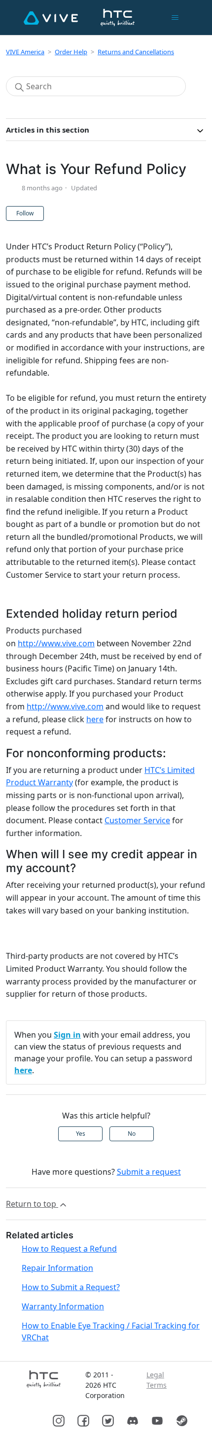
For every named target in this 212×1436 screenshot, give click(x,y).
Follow (25, 213)
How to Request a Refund (69, 1248)
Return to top (32, 1203)
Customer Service (137, 820)
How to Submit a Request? (71, 1287)
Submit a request (149, 1171)
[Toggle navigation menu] (174, 18)
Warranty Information (63, 1306)
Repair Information (57, 1267)
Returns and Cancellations (136, 51)
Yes (80, 1133)
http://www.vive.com (56, 643)
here (95, 719)
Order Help (71, 51)
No (132, 1133)
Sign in (67, 1034)
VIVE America (25, 51)
